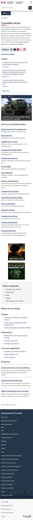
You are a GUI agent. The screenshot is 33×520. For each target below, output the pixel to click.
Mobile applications (7, 505)
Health (3, 448)
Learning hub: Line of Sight (15, 301)
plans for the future (17, 44)
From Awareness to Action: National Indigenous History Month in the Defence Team (15, 82)
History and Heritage (8, 204)
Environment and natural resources (11, 455)
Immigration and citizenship (9, 434)
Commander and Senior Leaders (12, 197)
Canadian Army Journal (11, 343)
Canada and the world (7, 473)
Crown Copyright (9, 357)
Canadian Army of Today (9, 142)
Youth (3, 491)
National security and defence (9, 459)
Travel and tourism (6, 437)
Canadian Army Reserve (9, 158)
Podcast (8, 298)
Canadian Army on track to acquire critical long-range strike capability (15, 63)
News (7, 295)
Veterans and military (7, 488)
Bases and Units (6, 135)
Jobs (2, 430)
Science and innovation (8, 481)
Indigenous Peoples (7, 484)
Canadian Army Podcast (9, 216)
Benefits (3, 445)
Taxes (2, 452)
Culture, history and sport (8, 463)
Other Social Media (7, 54)
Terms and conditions (7, 513)
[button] (2, 96)
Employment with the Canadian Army (13, 129)
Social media (4, 502)
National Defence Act (11, 354)
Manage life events (6, 495)
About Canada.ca (6, 509)
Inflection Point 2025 (11, 340)
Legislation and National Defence (15, 351)
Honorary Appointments (9, 222)
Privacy (3, 516)
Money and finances (7, 477)
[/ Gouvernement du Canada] (12, 2)
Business (3, 441)
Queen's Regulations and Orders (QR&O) (17, 328)
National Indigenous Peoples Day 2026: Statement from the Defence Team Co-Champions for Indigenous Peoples (14, 72)
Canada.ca (4, 18)
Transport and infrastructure (9, 470)
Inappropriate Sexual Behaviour (12, 380)
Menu (5, 13)
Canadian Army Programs (9, 191)
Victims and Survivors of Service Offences (15, 368)
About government (6, 424)
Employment (10, 292)
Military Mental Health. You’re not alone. (15, 391)
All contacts (4, 417)
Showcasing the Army (8, 231)
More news (5, 91)
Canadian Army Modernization (11, 150)
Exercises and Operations (9, 181)
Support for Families (8, 210)
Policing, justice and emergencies (10, 466)
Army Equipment (7, 173)
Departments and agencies (9, 421)
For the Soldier (6, 166)
